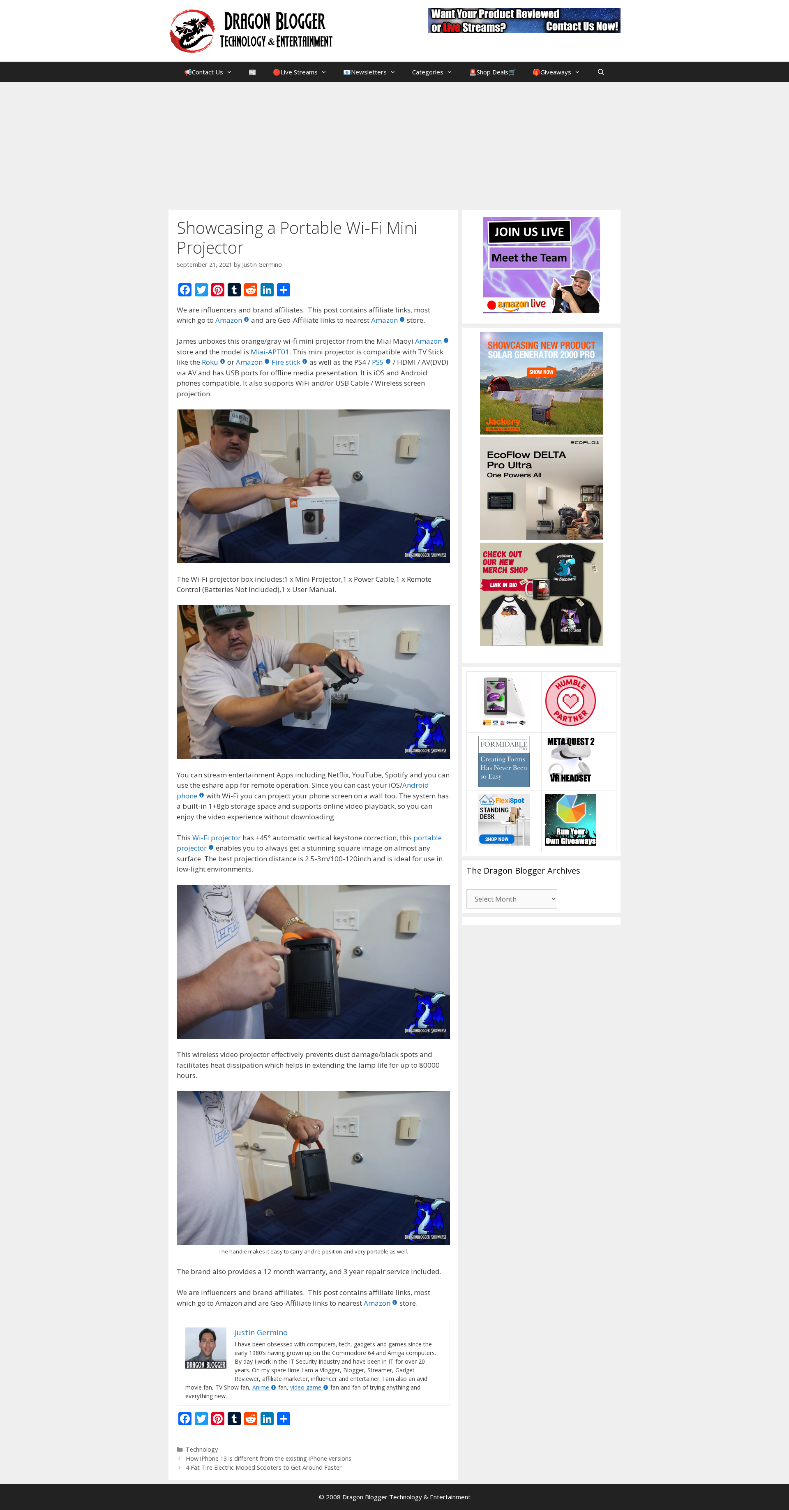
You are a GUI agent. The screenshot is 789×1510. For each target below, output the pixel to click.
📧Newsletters (365, 72)
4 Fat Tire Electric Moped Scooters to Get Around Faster (264, 1467)
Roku (210, 362)
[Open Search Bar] (600, 72)
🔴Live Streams (295, 72)
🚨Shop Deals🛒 (492, 72)
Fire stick (286, 362)
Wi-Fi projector (216, 837)
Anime (260, 1387)
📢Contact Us (203, 72)
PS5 (378, 362)
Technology (202, 1449)
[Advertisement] (394, 143)
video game (305, 1387)
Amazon (228, 320)
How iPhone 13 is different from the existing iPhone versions (268, 1458)
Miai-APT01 (270, 351)
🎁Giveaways (552, 72)
